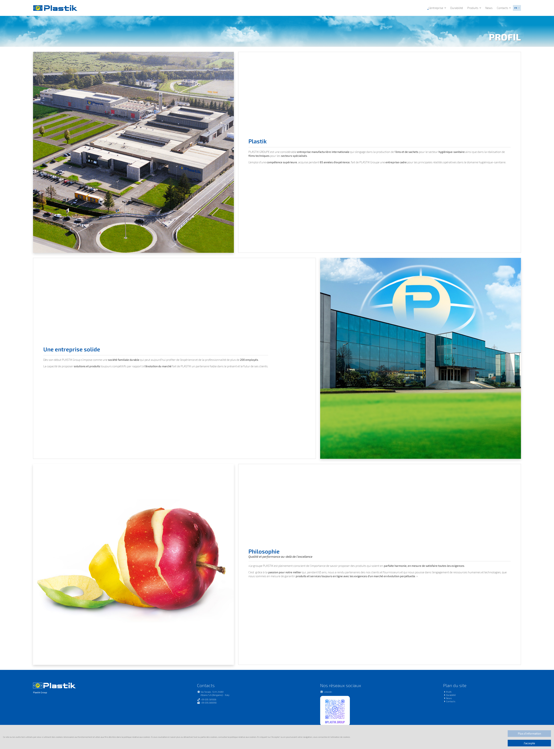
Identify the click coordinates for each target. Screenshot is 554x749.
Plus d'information (529, 733)
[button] (517, 8)
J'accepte (529, 743)
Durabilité (456, 8)
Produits (472, 8)
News (489, 8)
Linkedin (328, 691)
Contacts (502, 8)
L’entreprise (436, 8)
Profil (448, 691)
